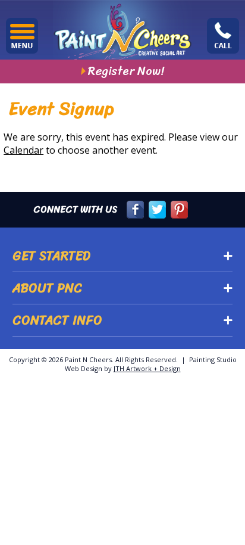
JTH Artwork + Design (147, 368)
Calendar (23, 150)
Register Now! (125, 71)
